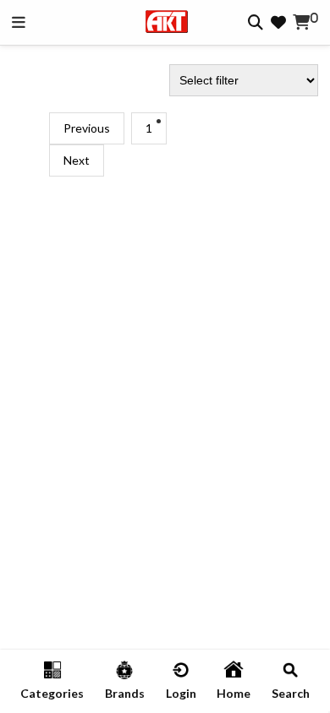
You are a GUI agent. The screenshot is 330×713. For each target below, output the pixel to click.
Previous (86, 128)
